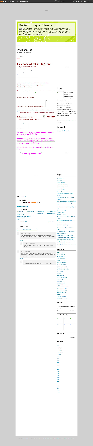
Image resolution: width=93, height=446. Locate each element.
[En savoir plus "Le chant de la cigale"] (73, 321)
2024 (58, 358)
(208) (61, 256)
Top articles (40, 438)
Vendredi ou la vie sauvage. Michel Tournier (66, 244)
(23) (62, 288)
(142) (61, 264)
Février (60, 352)
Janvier (60, 354)
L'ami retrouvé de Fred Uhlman (63, 225)
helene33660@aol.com (68, 120)
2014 (58, 377)
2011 (58, 383)
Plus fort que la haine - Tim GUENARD (65, 239)
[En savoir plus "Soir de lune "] (67, 327)
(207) (61, 258)
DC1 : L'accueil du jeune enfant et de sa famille (66, 201)
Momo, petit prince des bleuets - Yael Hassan (66, 237)
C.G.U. (55, 438)
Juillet (60, 347)
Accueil (18, 45)
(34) (60, 281)
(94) (62, 268)
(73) (60, 271)
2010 (58, 385)
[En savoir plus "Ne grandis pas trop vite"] (73, 327)
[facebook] (54, 1)
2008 (58, 388)
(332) (60, 252)
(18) (62, 298)
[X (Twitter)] (56, 1)
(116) (62, 266)
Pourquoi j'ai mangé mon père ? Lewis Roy (65, 241)
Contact (22, 45)
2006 (58, 392)
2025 (58, 356)
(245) (61, 254)
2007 (58, 390)
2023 (58, 360)
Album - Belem (60, 178)
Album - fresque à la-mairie (62, 186)
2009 (58, 386)
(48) (60, 275)
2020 (58, 366)
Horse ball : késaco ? (61, 214)
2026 (58, 345)
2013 (58, 379)
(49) (59, 273)
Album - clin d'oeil (61, 180)
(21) (58, 294)
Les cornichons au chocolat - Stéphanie (65, 235)
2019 (58, 368)
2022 (58, 362)
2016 (58, 373)
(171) (61, 260)
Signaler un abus (49, 438)
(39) (62, 277)
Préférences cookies (71, 438)
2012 (58, 381)
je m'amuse (24, 196)
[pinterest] (58, 1)
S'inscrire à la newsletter (22, 206)
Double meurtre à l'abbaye (62, 210)
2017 (58, 371)
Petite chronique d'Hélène (35, 25)
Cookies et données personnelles (62, 438)
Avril (60, 350)
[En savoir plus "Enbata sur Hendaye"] (60, 321)
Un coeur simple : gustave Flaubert (64, 243)
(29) (63, 287)
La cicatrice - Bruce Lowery (62, 224)
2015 (58, 375)
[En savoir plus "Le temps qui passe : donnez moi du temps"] (67, 321)
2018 (58, 369)
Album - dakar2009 (61, 182)
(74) (63, 269)
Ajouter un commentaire (27, 229)
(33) (60, 283)
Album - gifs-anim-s (61, 188)
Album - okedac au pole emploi (63, 191)
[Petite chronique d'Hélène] (60, 94)
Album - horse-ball (61, 189)
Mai (59, 349)
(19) (61, 296)
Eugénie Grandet (60, 212)
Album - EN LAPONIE (62, 184)
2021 (58, 364)
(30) (60, 285)
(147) (61, 262)
